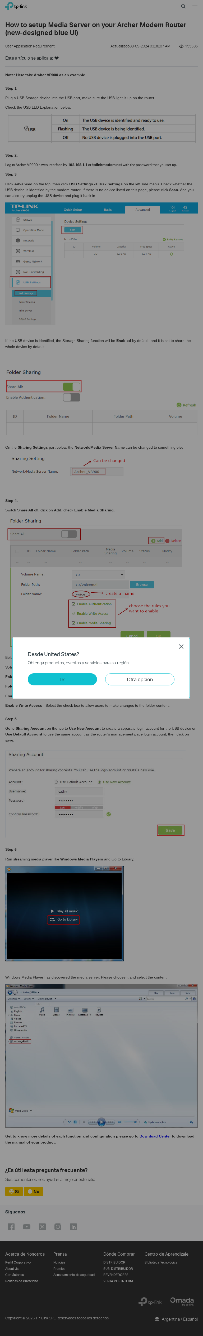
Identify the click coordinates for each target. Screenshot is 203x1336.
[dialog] (101, 668)
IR (62, 679)
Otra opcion (140, 679)
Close (181, 646)
